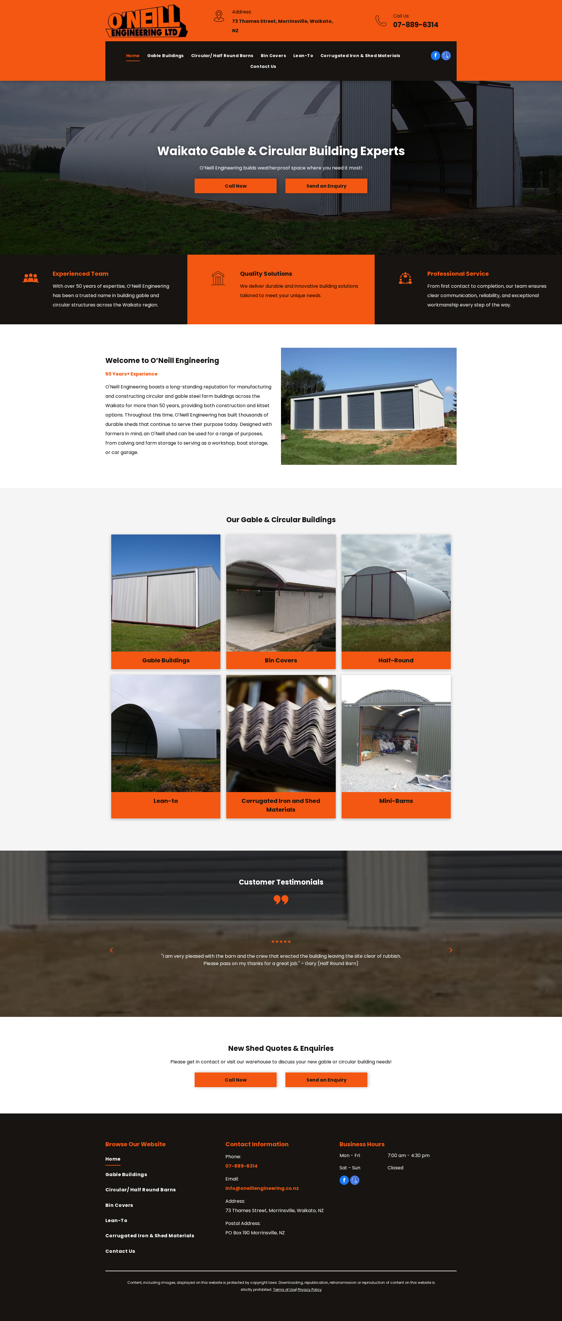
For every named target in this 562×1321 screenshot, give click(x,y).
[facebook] (435, 56)
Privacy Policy (310, 1289)
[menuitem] (136, 55)
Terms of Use (284, 1289)
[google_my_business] (446, 56)
